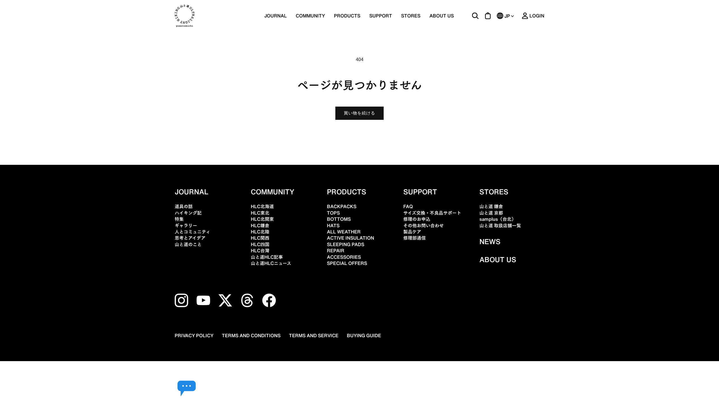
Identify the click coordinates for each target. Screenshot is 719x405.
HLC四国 (260, 244)
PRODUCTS (346, 191)
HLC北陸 (260, 232)
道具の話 (184, 206)
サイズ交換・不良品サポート (432, 213)
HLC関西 (260, 238)
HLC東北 (260, 213)
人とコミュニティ (192, 232)
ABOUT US (441, 16)
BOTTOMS (339, 219)
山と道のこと (188, 244)
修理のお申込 (416, 219)
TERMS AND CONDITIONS (251, 335)
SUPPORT (380, 16)
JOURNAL (275, 16)
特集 (179, 219)
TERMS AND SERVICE (313, 335)
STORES (410, 16)
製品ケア (412, 232)
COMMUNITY (310, 16)
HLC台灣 (260, 250)
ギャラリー (186, 225)
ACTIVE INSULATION (350, 238)
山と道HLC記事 (267, 257)
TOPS (333, 213)
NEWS (489, 241)
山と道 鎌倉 (491, 206)
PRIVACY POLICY (194, 335)
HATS (333, 225)
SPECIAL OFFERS (347, 263)
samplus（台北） (497, 219)
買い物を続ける (359, 113)
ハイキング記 (188, 213)
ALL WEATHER (344, 232)
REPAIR (335, 250)
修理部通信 (414, 238)
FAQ (408, 206)
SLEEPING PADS (345, 244)
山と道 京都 (491, 213)
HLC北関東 (262, 219)
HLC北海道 (262, 206)
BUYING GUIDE (364, 335)
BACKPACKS (341, 206)
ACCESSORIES (344, 257)
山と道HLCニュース (271, 263)
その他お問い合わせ (423, 225)
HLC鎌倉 (260, 225)
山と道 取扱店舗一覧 (500, 225)
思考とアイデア (190, 238)
